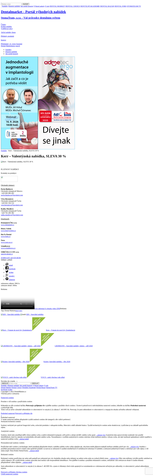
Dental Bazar (41, 388)
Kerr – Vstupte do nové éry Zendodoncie (60, 330)
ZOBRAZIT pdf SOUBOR (11, 258)
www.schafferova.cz (8, 248)
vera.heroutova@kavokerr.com (12, 205)
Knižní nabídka (6, 27)
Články (3, 24)
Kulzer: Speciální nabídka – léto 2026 (57, 362)
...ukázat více (100, 435)
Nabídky (5, 6)
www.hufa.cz (5, 236)
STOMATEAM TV (134, 6)
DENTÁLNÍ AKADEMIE (90, 6)
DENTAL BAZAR (107, 6)
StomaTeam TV (51, 388)
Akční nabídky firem (8, 32)
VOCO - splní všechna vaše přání (53, 377)
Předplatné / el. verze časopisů (11, 44)
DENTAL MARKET (57, 6)
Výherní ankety (39, 6)
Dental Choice (17, 388)
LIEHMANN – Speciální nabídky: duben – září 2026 (74, 346)
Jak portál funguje (26, 6)
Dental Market (6, 388)
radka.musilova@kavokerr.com (12, 215)
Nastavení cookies (7, 398)
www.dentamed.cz (7, 225)
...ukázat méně (23, 439)
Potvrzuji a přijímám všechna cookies (14, 472)
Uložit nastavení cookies (9, 474)
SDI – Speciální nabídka (34, 314)
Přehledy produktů (7, 36)
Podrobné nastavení (8, 413)
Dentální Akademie (29, 388)
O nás (47, 6)
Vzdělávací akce (7, 29)
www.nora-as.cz (6, 242)
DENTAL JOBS (120, 6)
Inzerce (3, 40)
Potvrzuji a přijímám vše (23, 413)
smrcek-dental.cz (7, 254)
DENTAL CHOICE (72, 6)
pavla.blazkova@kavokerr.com (12, 195)
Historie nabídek (14, 6)
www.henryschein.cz (8, 231)
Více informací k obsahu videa (47, 309)
